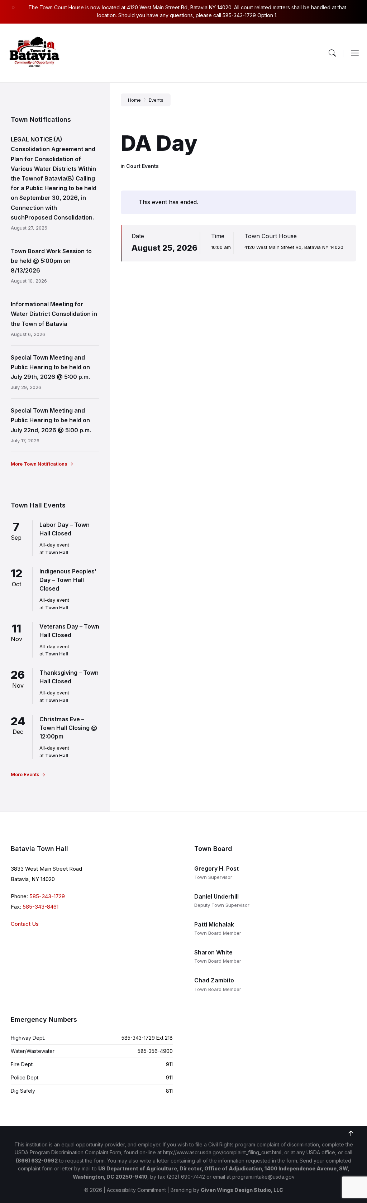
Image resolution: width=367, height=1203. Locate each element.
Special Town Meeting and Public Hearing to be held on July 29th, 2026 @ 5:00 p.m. (50, 367)
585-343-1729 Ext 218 (147, 1038)
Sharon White (213, 952)
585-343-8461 (40, 906)
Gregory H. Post (216, 868)
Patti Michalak (214, 924)
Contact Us (25, 923)
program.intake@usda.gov (263, 1177)
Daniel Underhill (216, 896)
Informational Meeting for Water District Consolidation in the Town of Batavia (54, 313)
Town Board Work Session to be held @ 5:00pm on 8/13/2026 (51, 260)
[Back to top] (350, 1133)
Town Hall (56, 552)
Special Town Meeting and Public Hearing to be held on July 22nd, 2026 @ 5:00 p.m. (51, 420)
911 (169, 1064)
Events (156, 100)
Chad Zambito (214, 980)
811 (169, 1091)
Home (134, 100)
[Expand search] (332, 53)
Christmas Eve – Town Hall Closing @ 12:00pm (68, 728)
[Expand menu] (355, 53)
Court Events (142, 166)
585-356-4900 (155, 1051)
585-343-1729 (47, 896)
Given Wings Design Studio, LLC (242, 1190)
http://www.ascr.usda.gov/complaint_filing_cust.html (222, 1152)
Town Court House (270, 236)
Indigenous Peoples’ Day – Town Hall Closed (67, 580)
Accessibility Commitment (136, 1190)
